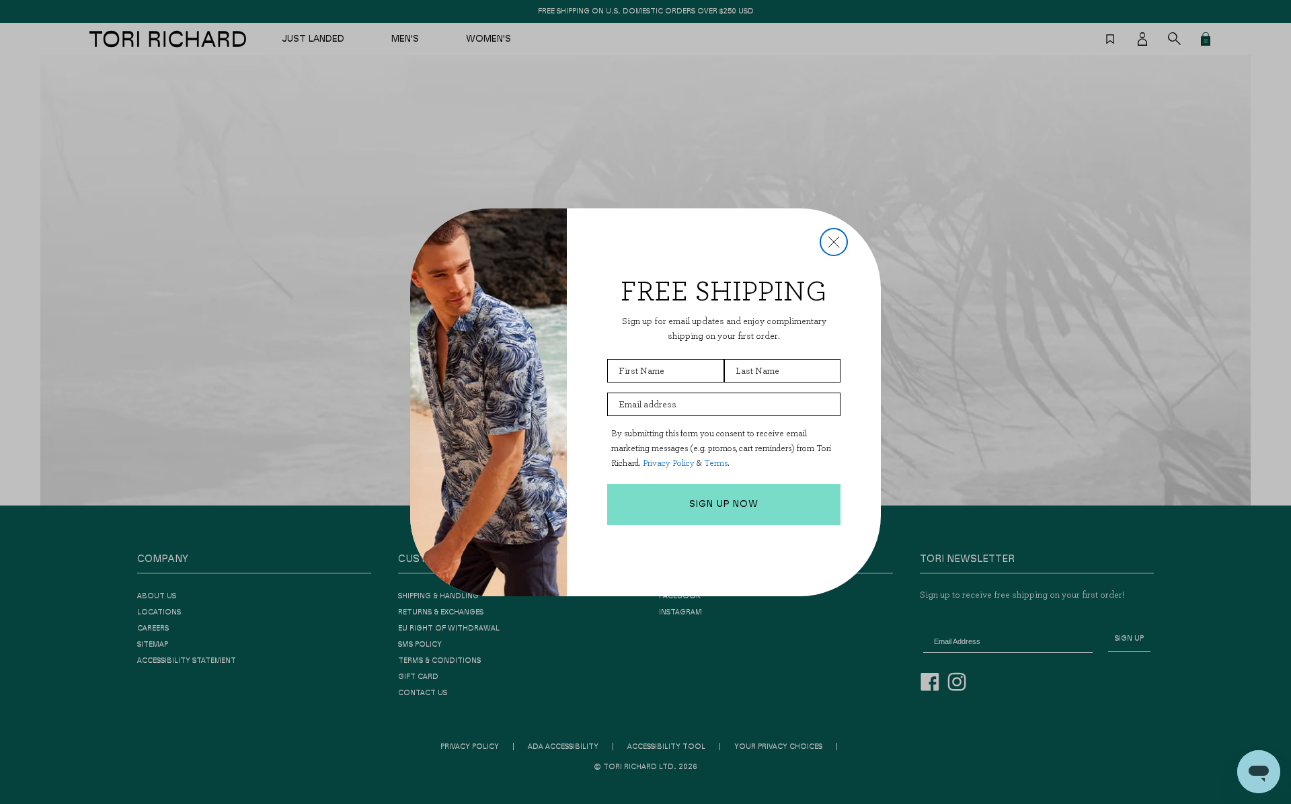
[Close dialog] (833, 242)
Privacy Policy (669, 463)
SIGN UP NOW (723, 504)
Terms (716, 463)
